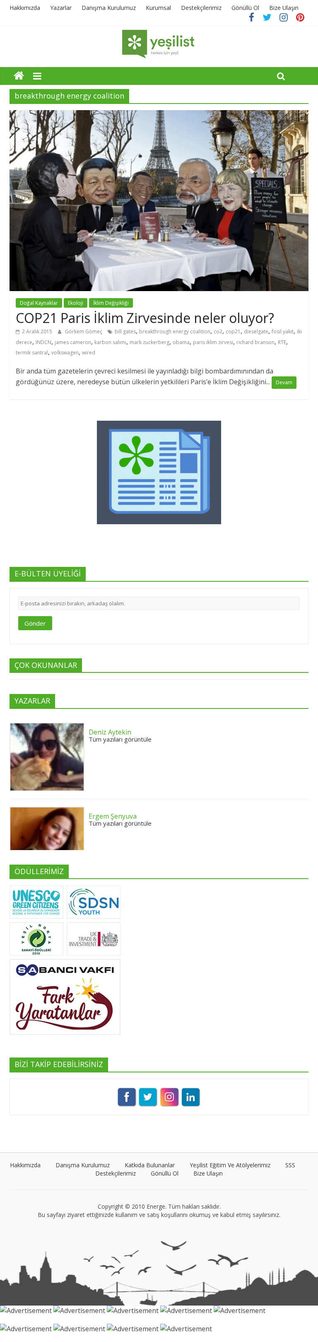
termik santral (32, 352)
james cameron (73, 342)
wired (88, 352)
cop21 (233, 331)
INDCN (43, 342)
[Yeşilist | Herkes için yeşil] (19, 75)
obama (181, 342)
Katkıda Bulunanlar (150, 1165)
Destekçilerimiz (201, 8)
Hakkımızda (25, 8)
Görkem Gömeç (84, 331)
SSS (290, 1165)
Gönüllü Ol (245, 8)
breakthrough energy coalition (174, 331)
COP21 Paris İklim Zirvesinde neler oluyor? (145, 318)
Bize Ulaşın (284, 8)
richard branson (255, 342)
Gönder (35, 623)
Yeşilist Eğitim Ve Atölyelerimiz (230, 1165)
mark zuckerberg (149, 342)
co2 (218, 331)
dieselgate (256, 331)
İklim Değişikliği (111, 302)
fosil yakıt (283, 331)
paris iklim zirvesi (213, 342)
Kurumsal (158, 8)
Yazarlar (61, 8)
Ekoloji (75, 302)
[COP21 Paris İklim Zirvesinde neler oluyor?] (159, 115)
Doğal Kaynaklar (39, 302)
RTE (282, 342)
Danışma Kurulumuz (109, 8)
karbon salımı (110, 342)
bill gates (125, 331)
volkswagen (65, 352)
